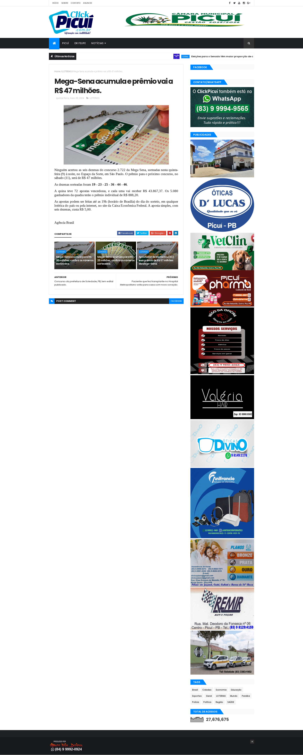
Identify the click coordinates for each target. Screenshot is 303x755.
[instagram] (244, 3)
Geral (164, 56)
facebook (176, 301)
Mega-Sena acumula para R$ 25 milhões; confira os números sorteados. (115, 260)
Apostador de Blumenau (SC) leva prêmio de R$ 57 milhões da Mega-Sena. (156, 260)
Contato (75, 3)
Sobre (64, 3)
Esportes (197, 695)
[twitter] (234, 3)
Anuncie (87, 3)
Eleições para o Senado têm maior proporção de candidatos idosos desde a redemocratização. (229, 56)
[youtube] (239, 3)
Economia (221, 689)
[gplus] (249, 3)
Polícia (195, 702)
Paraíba (246, 695)
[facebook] (230, 3)
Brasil (195, 689)
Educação (236, 689)
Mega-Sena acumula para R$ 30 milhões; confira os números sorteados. (74, 260)
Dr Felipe (80, 43)
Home (57, 71)
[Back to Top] (252, 742)
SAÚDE (230, 702)
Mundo (233, 695)
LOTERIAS (67, 71)
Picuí (65, 43)
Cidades (206, 689)
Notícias (97, 43)
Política (207, 702)
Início (55, 3)
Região (219, 702)
